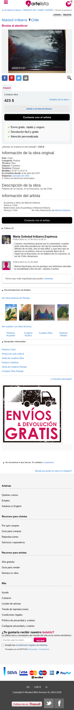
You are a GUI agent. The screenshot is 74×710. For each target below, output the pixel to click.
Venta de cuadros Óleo (13, 358)
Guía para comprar (11, 531)
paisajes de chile (21, 176)
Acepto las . (26, 645)
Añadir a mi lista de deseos (39, 109)
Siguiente (67, 14)
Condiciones (44, 649)
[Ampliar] (69, 79)
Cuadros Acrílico (28, 334)
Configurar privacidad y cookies (18, 626)
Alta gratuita (8, 562)
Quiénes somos (10, 495)
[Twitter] (49, 703)
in (46, 687)
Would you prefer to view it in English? (53, 471)
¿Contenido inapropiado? (61, 379)
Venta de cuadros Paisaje (14, 367)
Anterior (57, 14)
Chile (35, 20)
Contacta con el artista (37, 117)
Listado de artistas (11, 603)
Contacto (6, 598)
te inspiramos (48, 462)
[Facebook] (59, 703)
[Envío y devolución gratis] (32, 414)
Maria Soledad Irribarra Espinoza (35, 236)
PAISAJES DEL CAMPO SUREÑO (38, 10)
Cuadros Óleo (46, 333)
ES (28, 687)
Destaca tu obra (10, 573)
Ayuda (5, 592)
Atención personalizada (24, 136)
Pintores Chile (9, 349)
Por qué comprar (10, 525)
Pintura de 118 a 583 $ (13, 354)
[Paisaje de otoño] (25, 312)
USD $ (41, 147)
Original (7, 88)
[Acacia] (63, 312)
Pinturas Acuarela (10, 334)
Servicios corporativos (13, 542)
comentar (48, 278)
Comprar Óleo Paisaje (13, 371)
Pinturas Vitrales (63, 334)
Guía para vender (11, 567)
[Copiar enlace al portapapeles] (26, 78)
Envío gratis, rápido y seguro (27, 127)
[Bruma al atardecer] (37, 51)
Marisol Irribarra (14, 20)
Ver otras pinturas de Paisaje (16, 298)
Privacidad (33, 649)
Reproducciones (10, 536)
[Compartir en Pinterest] (12, 78)
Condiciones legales (12, 614)
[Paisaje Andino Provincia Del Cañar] (11, 312)
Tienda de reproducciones (15, 609)
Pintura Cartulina (10, 362)
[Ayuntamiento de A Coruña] (44, 313)
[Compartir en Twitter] (19, 78)
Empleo (6, 500)
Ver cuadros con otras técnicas (17, 326)
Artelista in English (11, 506)
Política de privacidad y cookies (18, 620)
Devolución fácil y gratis (25, 131)
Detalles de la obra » (59, 99)
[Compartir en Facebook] (5, 78)
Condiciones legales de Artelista (31, 645)
